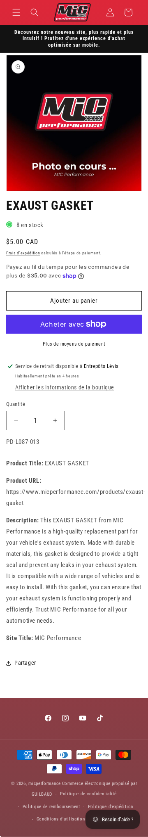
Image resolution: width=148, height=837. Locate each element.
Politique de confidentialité (88, 794)
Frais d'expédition (23, 253)
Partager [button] (25, 662)
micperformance (44, 783)
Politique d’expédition (110, 806)
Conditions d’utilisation (61, 819)
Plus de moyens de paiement (74, 344)
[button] (16, 12)
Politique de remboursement (51, 806)
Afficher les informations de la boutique (64, 387)
